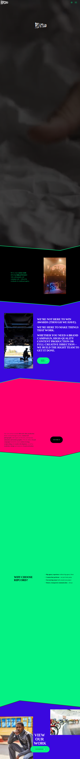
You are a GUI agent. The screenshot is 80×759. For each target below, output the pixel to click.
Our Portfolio (39, 749)
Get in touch (42, 360)
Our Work (56, 439)
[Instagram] (71, 2)
